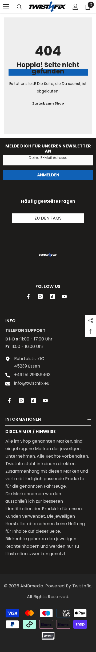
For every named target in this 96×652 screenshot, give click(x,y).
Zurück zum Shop (48, 103)
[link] (48, 255)
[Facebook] (28, 296)
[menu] (6, 6)
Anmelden (48, 175)
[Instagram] (40, 296)
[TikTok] (52, 296)
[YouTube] (64, 296)
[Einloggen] (75, 7)
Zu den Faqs (48, 218)
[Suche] (19, 7)
